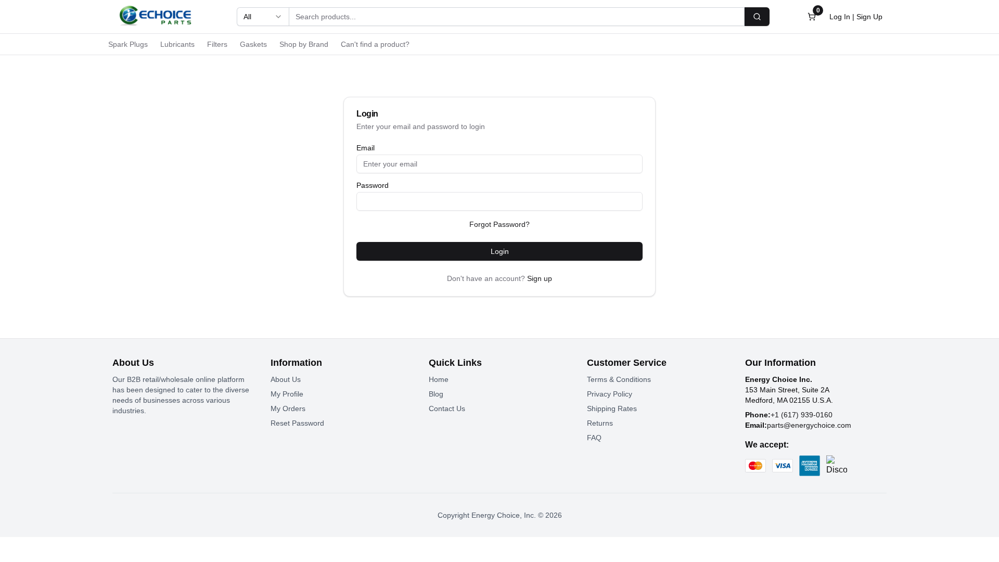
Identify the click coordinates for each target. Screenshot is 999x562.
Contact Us (447, 408)
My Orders (288, 408)
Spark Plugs (128, 44)
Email (365, 147)
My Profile (287, 394)
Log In (839, 16)
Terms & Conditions (619, 379)
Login (500, 251)
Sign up (539, 278)
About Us (286, 379)
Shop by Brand (303, 44)
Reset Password (297, 423)
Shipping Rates (612, 408)
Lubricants (177, 44)
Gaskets (253, 44)
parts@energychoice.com (809, 425)
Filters (217, 44)
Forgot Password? (499, 224)
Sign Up (869, 16)
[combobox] (263, 16)
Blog (436, 394)
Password (372, 185)
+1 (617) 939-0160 (801, 415)
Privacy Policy (609, 394)
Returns (600, 423)
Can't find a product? (375, 44)
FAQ (594, 437)
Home (439, 379)
